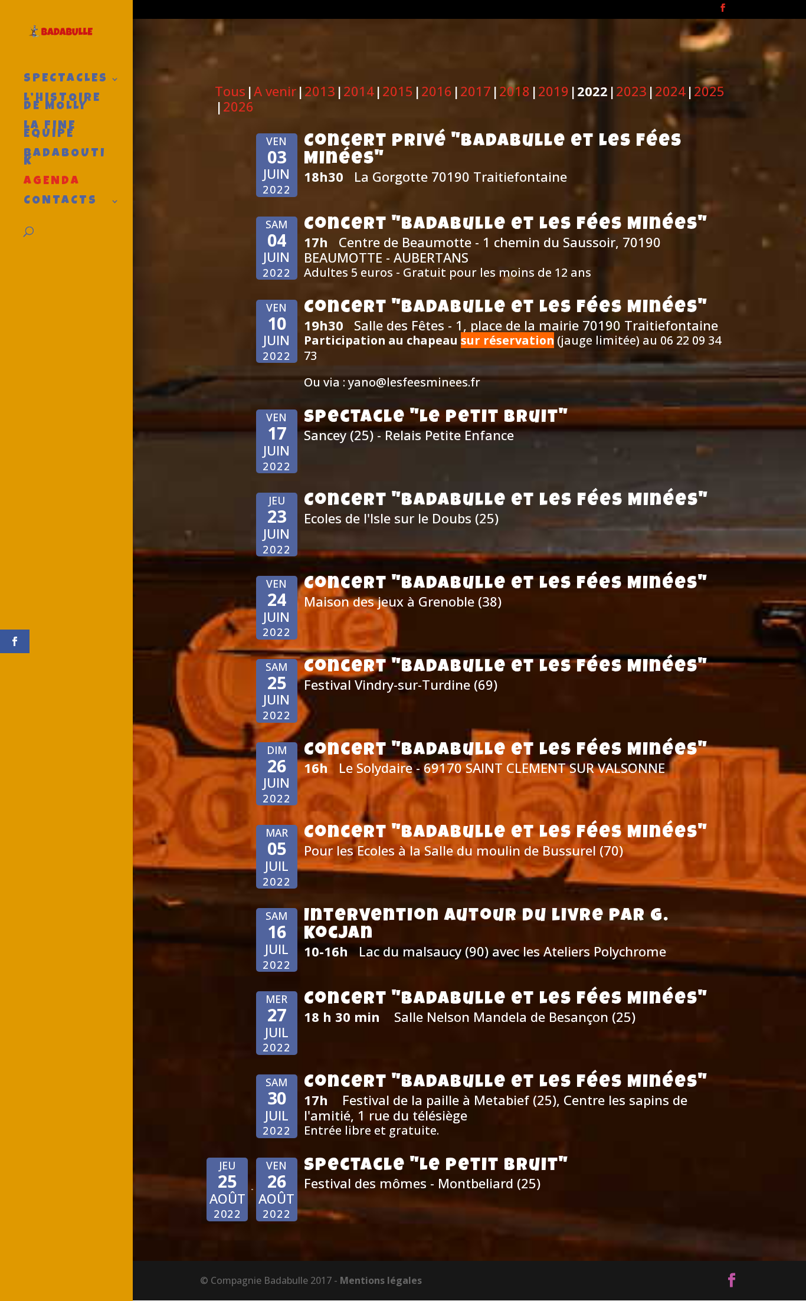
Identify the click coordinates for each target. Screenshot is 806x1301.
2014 (358, 91)
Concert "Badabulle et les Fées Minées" (506, 501)
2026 (238, 106)
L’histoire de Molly (62, 103)
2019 (553, 91)
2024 (670, 91)
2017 (475, 91)
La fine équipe (50, 131)
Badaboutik (65, 159)
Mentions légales (381, 1280)
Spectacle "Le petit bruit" (436, 418)
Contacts (60, 202)
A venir (275, 91)
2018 (514, 91)
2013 (319, 91)
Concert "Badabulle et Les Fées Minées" (505, 225)
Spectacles (66, 80)
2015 (397, 91)
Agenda (52, 183)
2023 (631, 91)
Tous (230, 91)
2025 (709, 91)
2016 (436, 91)
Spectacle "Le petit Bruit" (436, 1166)
